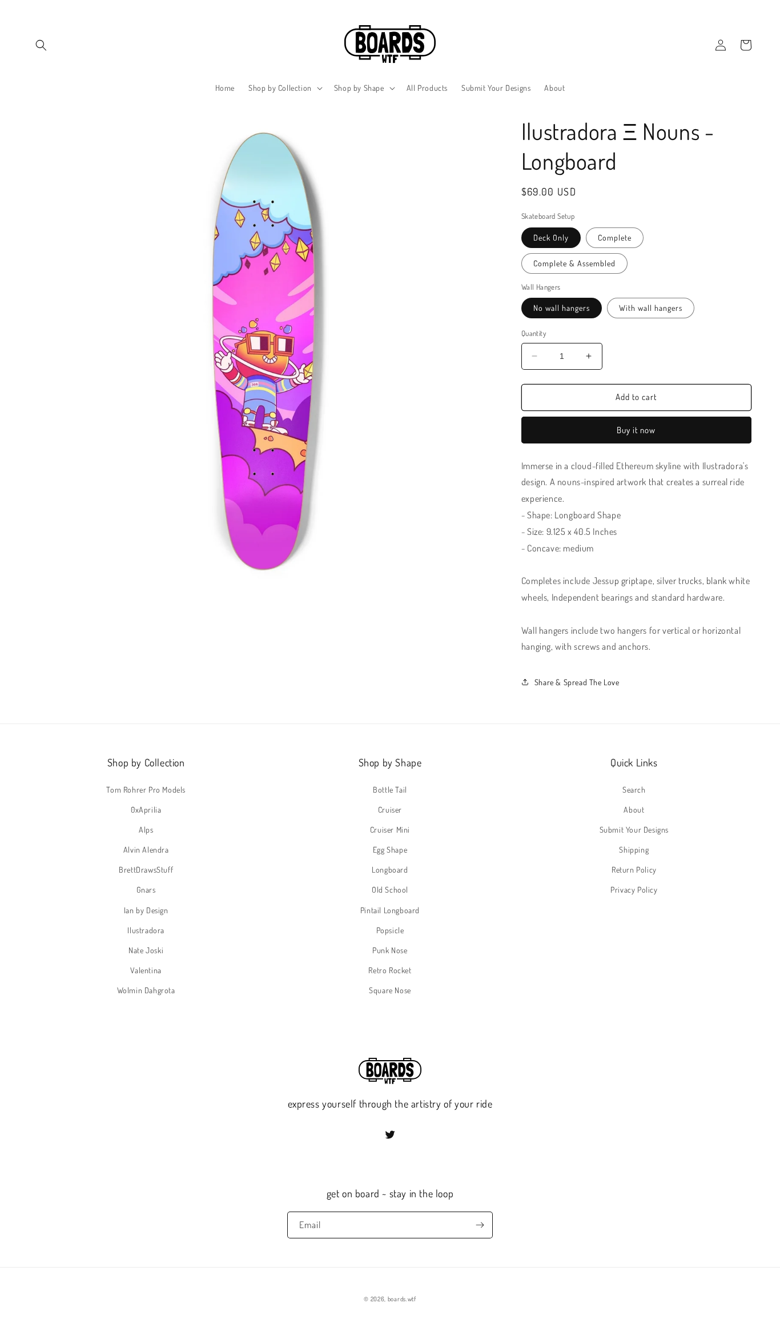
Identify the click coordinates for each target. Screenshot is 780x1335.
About (634, 809)
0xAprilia (146, 809)
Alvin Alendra (146, 849)
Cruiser (390, 809)
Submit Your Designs (634, 829)
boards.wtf (402, 1299)
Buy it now (636, 430)
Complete (615, 237)
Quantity (533, 333)
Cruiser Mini (390, 829)
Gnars (146, 889)
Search (634, 789)
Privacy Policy (633, 889)
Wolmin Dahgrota (146, 990)
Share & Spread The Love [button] (577, 682)
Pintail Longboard (390, 910)
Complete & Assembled (574, 263)
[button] (41, 45)
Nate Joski (145, 950)
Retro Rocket (389, 970)
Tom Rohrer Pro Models (146, 789)
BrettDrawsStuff (146, 869)
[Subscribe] (479, 1225)
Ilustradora (145, 930)
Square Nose (390, 990)
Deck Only (551, 237)
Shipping (634, 849)
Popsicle (390, 930)
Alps (146, 829)
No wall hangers (561, 308)
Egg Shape (390, 849)
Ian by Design (146, 910)
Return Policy (634, 869)
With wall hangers (650, 308)
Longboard (390, 869)
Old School (390, 889)
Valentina (145, 970)
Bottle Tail (390, 789)
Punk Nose (389, 950)
